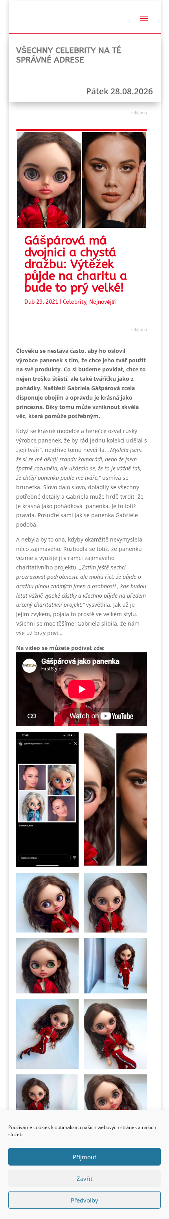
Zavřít (84, 1178)
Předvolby (84, 1200)
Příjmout (84, 1157)
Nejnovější (102, 302)
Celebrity (74, 302)
